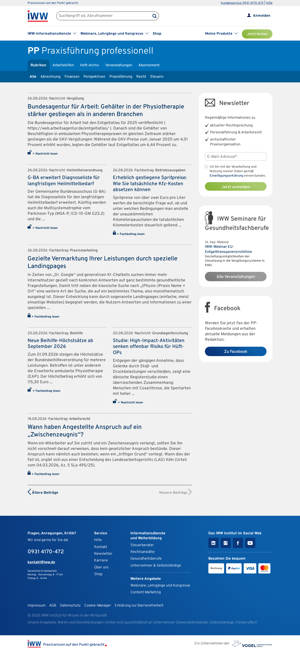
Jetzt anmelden (235, 187)
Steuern (156, 76)
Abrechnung (50, 76)
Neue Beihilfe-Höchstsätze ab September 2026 (60, 344)
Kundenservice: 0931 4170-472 (242, 3)
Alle (33, 76)
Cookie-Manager (97, 605)
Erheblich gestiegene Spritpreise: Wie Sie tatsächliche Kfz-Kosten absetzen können (150, 184)
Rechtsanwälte (142, 552)
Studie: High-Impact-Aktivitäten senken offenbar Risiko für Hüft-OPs (148, 347)
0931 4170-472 (46, 552)
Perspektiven (94, 76)
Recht (141, 76)
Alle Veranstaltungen (236, 277)
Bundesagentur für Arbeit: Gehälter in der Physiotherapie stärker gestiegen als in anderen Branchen (106, 110)
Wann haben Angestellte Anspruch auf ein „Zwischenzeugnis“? (85, 431)
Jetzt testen (257, 34)
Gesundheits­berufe (146, 558)
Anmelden (261, 15)
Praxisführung (120, 76)
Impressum (37, 605)
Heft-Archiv (89, 65)
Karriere (101, 560)
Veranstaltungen (118, 65)
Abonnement (149, 65)
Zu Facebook (235, 351)
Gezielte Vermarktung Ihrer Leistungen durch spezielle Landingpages (102, 262)
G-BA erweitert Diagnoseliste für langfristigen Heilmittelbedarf (64, 181)
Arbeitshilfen (63, 65)
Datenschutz (70, 605)
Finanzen (71, 76)
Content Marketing (145, 592)
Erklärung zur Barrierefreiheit (139, 605)
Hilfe (269, 3)
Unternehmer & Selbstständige (155, 565)
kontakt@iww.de (41, 562)
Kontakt (100, 547)
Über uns (101, 567)
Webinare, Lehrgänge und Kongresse (160, 585)
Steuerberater (142, 545)
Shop (157, 33)
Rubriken (38, 65)
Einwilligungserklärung (226, 176)
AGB (52, 605)
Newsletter (103, 553)
